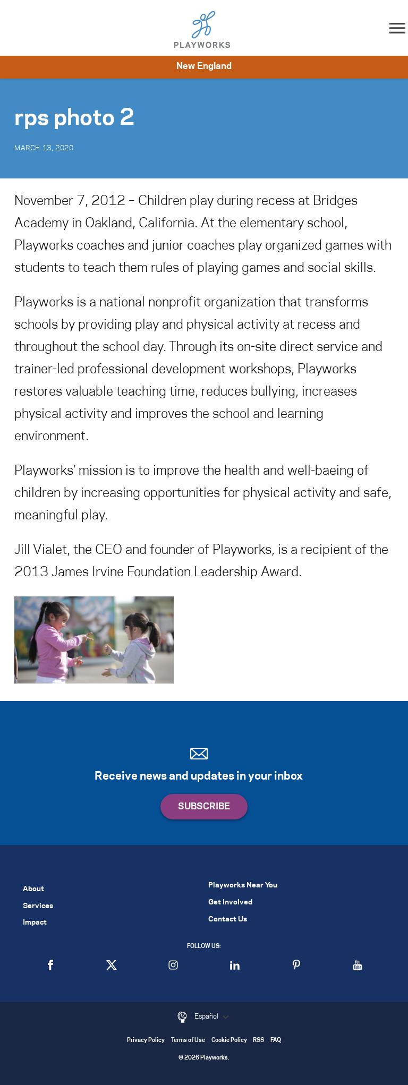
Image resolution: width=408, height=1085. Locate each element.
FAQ (275, 1040)
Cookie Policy (229, 1040)
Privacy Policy (146, 1040)
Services (38, 906)
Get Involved (230, 902)
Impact (35, 922)
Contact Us (227, 919)
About (33, 889)
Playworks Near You (242, 885)
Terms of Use (188, 1040)
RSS (258, 1040)
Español (207, 1016)
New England (204, 66)
